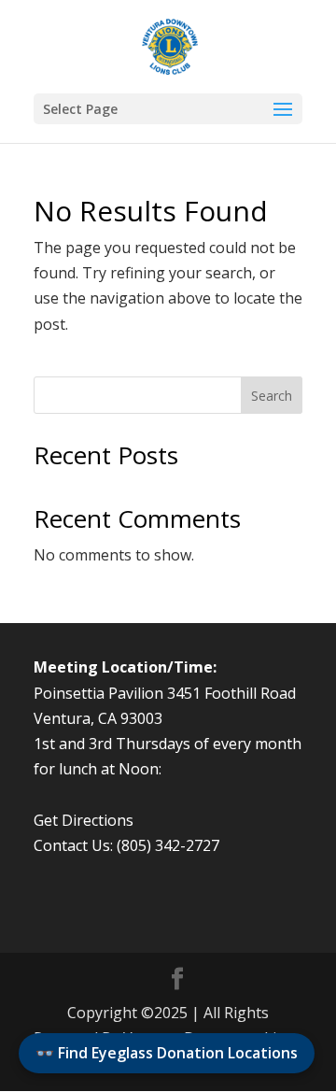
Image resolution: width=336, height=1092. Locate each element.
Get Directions (83, 820)
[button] (168, 108)
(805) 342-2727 (168, 845)
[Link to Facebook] (177, 979)
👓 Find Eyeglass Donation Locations (166, 1052)
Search (271, 395)
